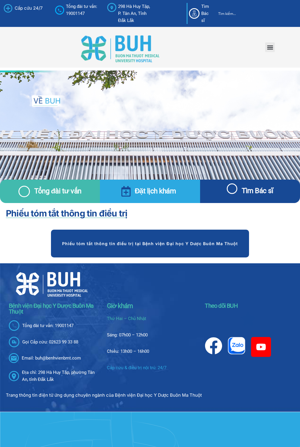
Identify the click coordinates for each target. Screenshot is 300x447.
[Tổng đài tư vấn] (24, 191)
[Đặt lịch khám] (126, 191)
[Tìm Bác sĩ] (232, 188)
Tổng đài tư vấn (57, 191)
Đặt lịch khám (155, 191)
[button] (270, 47)
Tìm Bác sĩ (257, 191)
